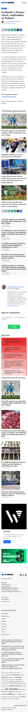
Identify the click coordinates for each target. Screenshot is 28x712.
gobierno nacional (18, 682)
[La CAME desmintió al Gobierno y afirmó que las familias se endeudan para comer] (10, 451)
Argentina (10, 672)
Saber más (7, 541)
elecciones (18, 679)
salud (19, 694)
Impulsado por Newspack (7, 709)
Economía (3, 626)
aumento (14, 672)
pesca (20, 691)
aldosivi (3, 672)
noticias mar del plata (7, 691)
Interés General (5, 616)
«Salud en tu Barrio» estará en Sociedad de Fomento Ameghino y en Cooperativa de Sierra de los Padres (14, 268)
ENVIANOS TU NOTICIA (14, 327)
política (10, 694)
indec (24, 683)
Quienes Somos (4, 597)
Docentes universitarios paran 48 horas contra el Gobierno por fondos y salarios (13, 256)
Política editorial (5, 599)
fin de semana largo (5, 681)
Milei (20, 689)
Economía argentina (5, 679)
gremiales (3, 683)
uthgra (8, 698)
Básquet (18, 672)
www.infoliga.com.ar (9, 96)
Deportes (4, 8)
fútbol (11, 682)
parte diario (16, 691)
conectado (14, 317)
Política (3, 629)
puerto (15, 694)
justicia (2, 689)
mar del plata (11, 688)
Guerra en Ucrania (9, 683)
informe (7, 686)
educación (12, 679)
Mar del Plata (4, 613)
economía (18, 677)
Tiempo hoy (17, 696)
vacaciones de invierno (14, 698)
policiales (4, 694)
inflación (3, 686)
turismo (22, 696)
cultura (22, 675)
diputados (10, 677)
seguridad (24, 694)
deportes (4, 677)
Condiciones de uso (5, 601)
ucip (2, 698)
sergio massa (3, 696)
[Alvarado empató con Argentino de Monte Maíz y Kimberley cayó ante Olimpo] (10, 390)
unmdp (5, 698)
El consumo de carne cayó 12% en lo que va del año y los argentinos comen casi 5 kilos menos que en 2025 (14, 233)
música (23, 689)
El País (3, 619)
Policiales (3, 621)
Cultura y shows (5, 634)
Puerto (3, 632)
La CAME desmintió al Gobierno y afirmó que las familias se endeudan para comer (13, 245)
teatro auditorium (10, 696)
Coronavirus (15, 675)
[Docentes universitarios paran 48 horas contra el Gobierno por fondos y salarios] (10, 481)
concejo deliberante (5, 675)
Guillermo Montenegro (18, 683)
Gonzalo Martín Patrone (14, 21)
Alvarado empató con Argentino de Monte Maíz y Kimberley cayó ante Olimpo (13, 221)
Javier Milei (24, 686)
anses (6, 672)
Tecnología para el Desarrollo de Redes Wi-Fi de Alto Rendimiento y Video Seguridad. (13, 536)
